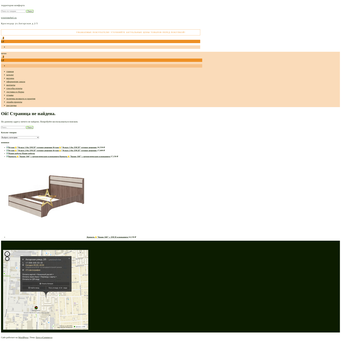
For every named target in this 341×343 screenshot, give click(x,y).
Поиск (29, 11)
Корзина (10, 78)
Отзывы (9, 95)
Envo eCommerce (44, 337)
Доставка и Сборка (15, 92)
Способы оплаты (14, 88)
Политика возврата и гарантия (20, 98)
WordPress (23, 337)
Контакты (10, 85)
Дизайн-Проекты (14, 102)
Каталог (10, 75)
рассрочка (11, 105)
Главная (10, 71)
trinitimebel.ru (9, 17)
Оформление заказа (15, 81)
